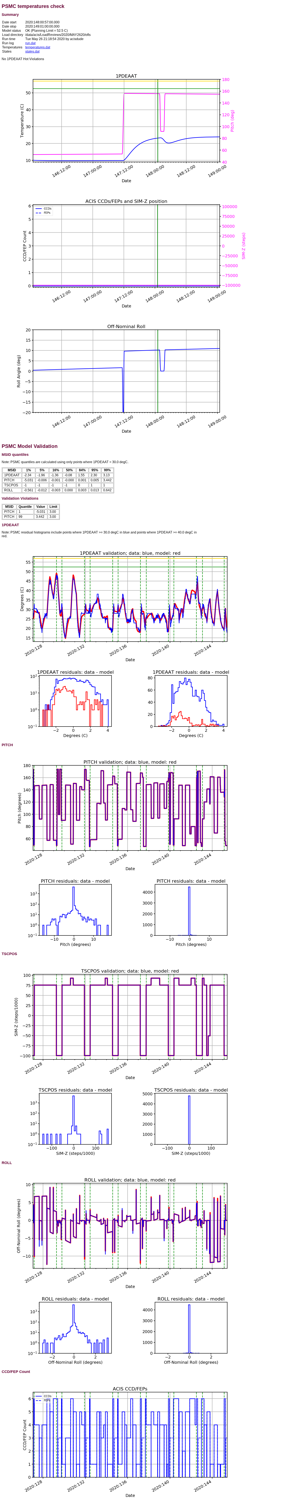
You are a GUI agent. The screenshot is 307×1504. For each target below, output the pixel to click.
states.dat (32, 51)
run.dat (30, 43)
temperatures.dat (37, 47)
